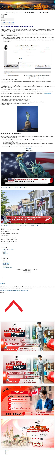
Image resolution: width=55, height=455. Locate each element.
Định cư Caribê (6, 264)
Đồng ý (1, 292)
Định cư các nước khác (7, 267)
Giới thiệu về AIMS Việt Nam (8, 249)
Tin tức (4, 252)
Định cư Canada (6, 263)
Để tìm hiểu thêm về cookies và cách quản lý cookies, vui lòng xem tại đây (14, 290)
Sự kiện (4, 251)
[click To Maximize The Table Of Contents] (2, 16)
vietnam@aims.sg (47, 93)
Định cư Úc (5, 260)
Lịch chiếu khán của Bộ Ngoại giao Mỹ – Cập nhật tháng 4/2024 (13, 187)
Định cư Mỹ (5, 265)
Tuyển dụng (5, 253)
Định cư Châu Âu (6, 262)
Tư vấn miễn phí (27, 148)
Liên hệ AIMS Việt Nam (7, 254)
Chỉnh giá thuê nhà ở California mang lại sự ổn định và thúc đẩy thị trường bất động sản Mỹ (19, 225)
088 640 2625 (2, 283)
